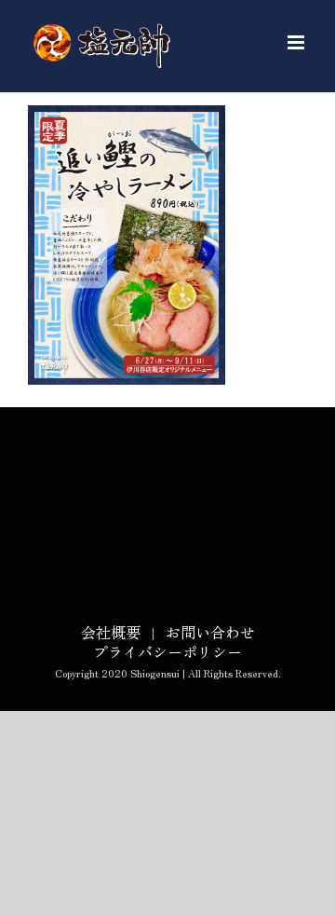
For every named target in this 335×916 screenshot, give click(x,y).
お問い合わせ (210, 632)
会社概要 (111, 632)
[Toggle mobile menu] (297, 42)
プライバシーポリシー (167, 651)
